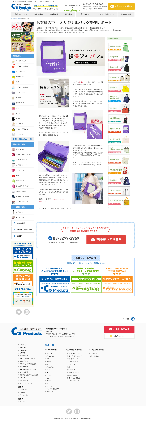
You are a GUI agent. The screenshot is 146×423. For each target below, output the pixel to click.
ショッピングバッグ (22, 186)
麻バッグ (19, 97)
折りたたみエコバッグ (23, 149)
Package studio (24, 395)
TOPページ (23, 345)
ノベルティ (19, 212)
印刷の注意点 (24, 361)
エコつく (22, 401)
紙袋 (17, 82)
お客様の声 (54, 14)
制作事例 (68, 14)
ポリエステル (51, 356)
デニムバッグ (20, 103)
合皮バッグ (19, 108)
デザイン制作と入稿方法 (27, 358)
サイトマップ (24, 380)
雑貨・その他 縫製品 (22, 196)
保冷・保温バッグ (21, 160)
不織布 (49, 361)
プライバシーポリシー (26, 383)
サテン (18, 113)
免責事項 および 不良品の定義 (29, 375)
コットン (49, 353)
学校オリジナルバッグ (23, 191)
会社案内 (19, 236)
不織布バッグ (20, 76)
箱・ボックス (20, 217)
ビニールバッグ (21, 71)
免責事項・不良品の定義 (24, 229)
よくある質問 (21, 223)
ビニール (49, 359)
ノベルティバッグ (21, 165)
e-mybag (22, 392)
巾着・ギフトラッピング (23, 154)
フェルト (49, 370)
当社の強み (38, 14)
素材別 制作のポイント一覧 (23, 139)
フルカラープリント (22, 202)
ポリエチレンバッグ (22, 87)
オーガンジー (20, 124)
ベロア (18, 118)
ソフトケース (20, 170)
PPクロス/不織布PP (22, 129)
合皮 (48, 378)
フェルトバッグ (21, 92)
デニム (49, 375)
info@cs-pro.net (120, 336)
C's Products (23, 389)
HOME (13, 18)
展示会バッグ (20, 181)
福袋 (17, 175)
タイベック (19, 134)
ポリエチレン (51, 367)
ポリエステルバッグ (22, 66)
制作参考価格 (126, 14)
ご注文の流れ (84, 14)
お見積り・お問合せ (124, 6)
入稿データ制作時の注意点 (28, 364)
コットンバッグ (21, 61)
